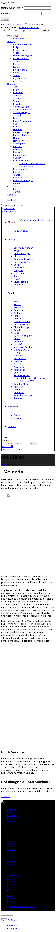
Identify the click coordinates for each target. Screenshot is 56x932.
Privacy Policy (11, 900)
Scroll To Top (8, 920)
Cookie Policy (11, 894)
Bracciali (18, 92)
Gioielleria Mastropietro (23, 906)
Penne (16, 189)
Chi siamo (12, 35)
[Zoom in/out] (11, 915)
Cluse (16, 52)
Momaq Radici (21, 135)
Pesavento (18, 152)
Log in (5, 19)
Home (4, 464)
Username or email (12, 7)
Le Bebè (17, 129)
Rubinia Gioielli (21, 160)
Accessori (12, 186)
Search (46, 30)
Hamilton (18, 64)
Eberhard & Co (21, 58)
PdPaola (17, 149)
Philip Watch (20, 69)
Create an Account (29, 27)
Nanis (16, 138)
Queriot (17, 157)
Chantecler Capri (22, 109)
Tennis (16, 101)
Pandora (17, 146)
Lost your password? (12, 24)
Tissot (16, 75)
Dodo (16, 118)
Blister (16, 89)
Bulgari (17, 47)
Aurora (16, 191)
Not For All (19, 140)
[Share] (5, 915)
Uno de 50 (18, 81)
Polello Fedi (19, 155)
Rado (16, 72)
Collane (17, 98)
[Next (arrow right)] (5, 918)
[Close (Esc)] (2, 915)
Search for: (7, 30)
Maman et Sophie (22, 132)
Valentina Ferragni (23, 180)
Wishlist (11, 199)
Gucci (16, 61)
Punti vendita (11, 848)
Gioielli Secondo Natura (32, 163)
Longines (18, 67)
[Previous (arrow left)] (2, 918)
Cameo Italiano (21, 106)
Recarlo (17, 183)
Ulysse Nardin (20, 78)
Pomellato (18, 172)
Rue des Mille (20, 169)
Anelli (16, 86)
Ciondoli (17, 95)
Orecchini (18, 103)
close (12, 2)
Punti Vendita (20, 38)
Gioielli (11, 84)
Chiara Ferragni (21, 50)
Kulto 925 (18, 126)
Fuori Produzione (22, 120)
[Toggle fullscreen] (8, 915)
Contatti (11, 194)
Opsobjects (19, 143)
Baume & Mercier (22, 44)
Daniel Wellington (22, 55)
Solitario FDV (26, 166)
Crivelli (17, 115)
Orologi (11, 41)
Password (7, 13)
